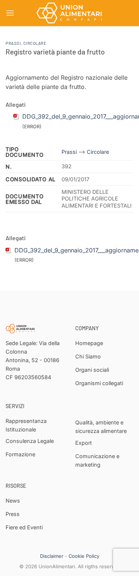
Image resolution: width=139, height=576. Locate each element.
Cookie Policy (84, 556)
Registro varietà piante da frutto (55, 51)
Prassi (13, 43)
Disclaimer (51, 556)
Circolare (35, 43)
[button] (10, 13)
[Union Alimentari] (70, 13)
